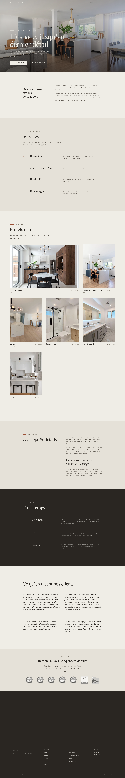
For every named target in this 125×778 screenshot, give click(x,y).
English (113, 3)
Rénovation (72, 752)
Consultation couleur (74, 755)
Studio (56, 3)
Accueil (48, 3)
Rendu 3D (71, 758)
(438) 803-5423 (98, 756)
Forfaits (81, 3)
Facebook (112, 774)
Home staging (72, 761)
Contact (90, 3)
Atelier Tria (19, 3)
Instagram (105, 774)
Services (73, 3)
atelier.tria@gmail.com (70, 729)
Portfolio (64, 3)
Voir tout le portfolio (17, 407)
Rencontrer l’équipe (60, 104)
